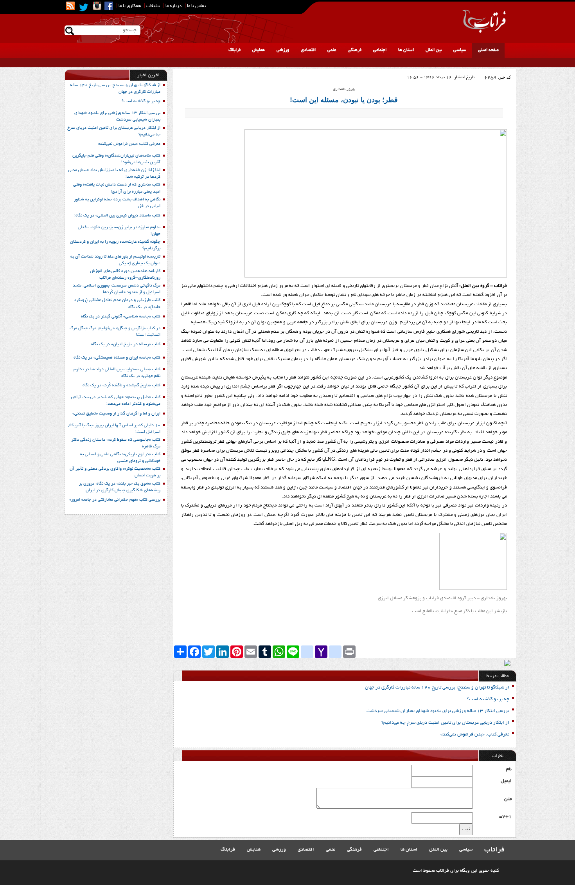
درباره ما (173, 6)
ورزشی (283, 50)
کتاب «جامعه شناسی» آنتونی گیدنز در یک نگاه (120, 316)
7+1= (505, 816)
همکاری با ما (130, 6)
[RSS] (70, 6)
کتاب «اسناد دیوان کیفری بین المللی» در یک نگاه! (117, 215)
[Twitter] (84, 7)
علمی (331, 50)
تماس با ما (196, 6)
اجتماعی (379, 50)
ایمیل (506, 781)
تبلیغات (153, 6)
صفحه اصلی (488, 50)
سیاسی (459, 50)
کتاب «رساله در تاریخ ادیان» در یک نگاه (125, 344)
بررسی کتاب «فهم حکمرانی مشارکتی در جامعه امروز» (114, 499)
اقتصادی (308, 50)
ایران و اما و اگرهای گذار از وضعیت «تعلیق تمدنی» (116, 413)
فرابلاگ (234, 50)
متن (508, 799)
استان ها (406, 50)
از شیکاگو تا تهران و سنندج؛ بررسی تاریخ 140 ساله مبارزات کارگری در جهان (437, 687)
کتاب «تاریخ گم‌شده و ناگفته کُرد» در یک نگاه (121, 385)
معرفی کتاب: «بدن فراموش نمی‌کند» (474, 734)
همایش (258, 50)
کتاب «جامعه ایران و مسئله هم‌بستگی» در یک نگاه (117, 357)
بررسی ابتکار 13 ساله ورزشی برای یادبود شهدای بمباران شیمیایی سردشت (438, 711)
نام (509, 769)
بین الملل (434, 50)
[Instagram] (97, 6)
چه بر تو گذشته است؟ (488, 699)
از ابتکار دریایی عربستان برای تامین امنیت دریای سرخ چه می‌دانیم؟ (445, 722)
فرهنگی (354, 50)
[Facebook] (108, 6)
